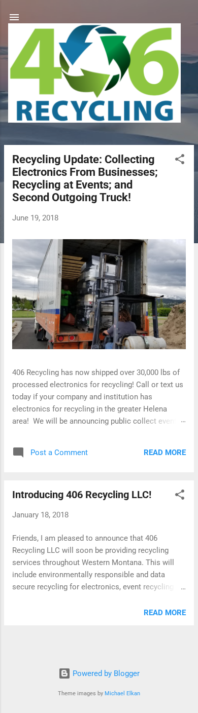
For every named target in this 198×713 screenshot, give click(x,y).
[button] (180, 161)
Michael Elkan (122, 693)
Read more (165, 452)
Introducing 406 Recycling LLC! (81, 495)
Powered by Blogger (105, 673)
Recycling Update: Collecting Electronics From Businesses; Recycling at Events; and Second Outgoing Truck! (85, 178)
